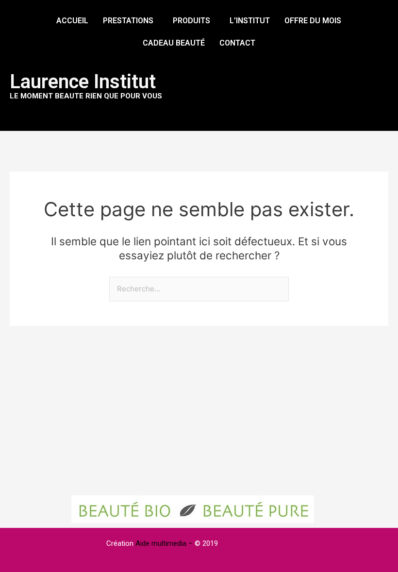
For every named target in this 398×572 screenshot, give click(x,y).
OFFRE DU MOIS (312, 20)
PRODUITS (191, 20)
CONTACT (237, 43)
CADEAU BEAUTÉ (174, 43)
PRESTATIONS (128, 20)
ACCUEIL (72, 20)
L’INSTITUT (250, 20)
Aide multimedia (161, 543)
